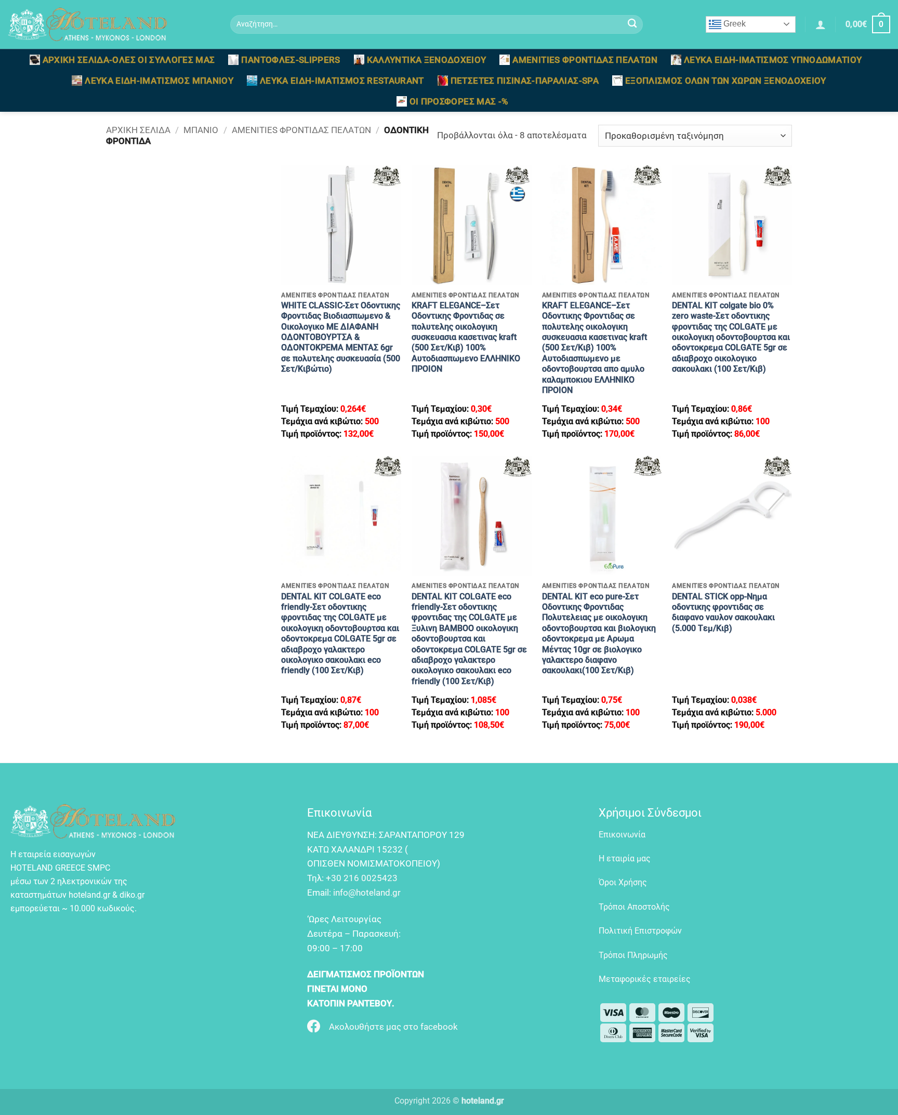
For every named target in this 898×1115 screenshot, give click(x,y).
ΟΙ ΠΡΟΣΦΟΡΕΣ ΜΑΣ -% (459, 101)
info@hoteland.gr (367, 892)
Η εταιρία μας (625, 858)
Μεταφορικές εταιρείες (645, 979)
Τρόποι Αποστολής (634, 907)
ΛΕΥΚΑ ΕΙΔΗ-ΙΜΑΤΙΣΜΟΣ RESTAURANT (342, 80)
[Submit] (632, 24)
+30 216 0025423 (362, 878)
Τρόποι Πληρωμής (633, 955)
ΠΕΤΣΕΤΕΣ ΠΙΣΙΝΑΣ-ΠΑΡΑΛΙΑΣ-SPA (525, 80)
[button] (820, 24)
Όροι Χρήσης (623, 882)
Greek (733, 23)
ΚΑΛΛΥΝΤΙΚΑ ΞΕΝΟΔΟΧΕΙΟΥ (426, 60)
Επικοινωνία (622, 834)
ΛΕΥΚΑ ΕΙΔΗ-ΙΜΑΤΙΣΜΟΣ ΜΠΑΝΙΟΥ (159, 80)
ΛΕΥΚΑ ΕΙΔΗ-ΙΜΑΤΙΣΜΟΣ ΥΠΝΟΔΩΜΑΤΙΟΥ (773, 60)
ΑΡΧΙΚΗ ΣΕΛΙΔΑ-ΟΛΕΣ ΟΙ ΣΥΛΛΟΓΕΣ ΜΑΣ (129, 60)
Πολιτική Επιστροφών (640, 931)
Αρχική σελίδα (138, 130)
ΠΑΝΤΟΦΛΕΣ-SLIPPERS (290, 60)
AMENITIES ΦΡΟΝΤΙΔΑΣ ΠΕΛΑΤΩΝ (584, 60)
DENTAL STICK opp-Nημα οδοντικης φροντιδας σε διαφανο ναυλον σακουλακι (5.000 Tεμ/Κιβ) (723, 612)
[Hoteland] (111, 24)
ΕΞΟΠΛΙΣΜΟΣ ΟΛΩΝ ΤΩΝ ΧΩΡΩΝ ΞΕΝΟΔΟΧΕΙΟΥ (725, 80)
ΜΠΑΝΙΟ (200, 130)
